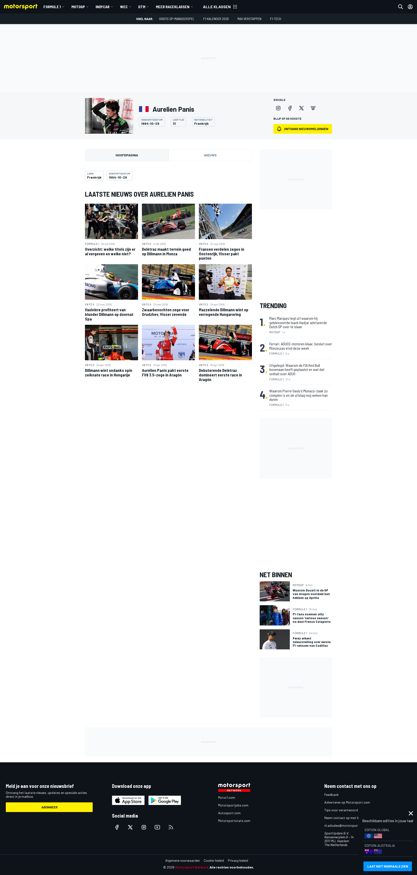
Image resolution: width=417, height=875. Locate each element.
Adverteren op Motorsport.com (347, 802)
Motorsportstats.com (234, 821)
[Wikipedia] (313, 108)
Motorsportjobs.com (233, 805)
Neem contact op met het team (347, 818)
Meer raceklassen (172, 6)
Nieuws (210, 155)
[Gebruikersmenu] (410, 7)
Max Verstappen (249, 19)
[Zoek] (400, 7)
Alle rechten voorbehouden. (231, 867)
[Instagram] (278, 108)
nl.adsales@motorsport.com (345, 825)
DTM (141, 6)
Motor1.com (226, 797)
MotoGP (78, 6)
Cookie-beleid (214, 860)
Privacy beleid (238, 860)
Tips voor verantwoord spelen (346, 810)
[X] (301, 108)
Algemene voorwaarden (182, 860)
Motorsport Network (192, 867)
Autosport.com (229, 813)
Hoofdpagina (127, 155)
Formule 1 (52, 6)
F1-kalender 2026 (216, 19)
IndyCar (103, 6)
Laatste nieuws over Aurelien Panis (139, 194)
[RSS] (171, 827)
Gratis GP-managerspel (177, 19)
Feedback (331, 794)
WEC (124, 6)
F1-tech (275, 19)
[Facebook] (290, 108)
